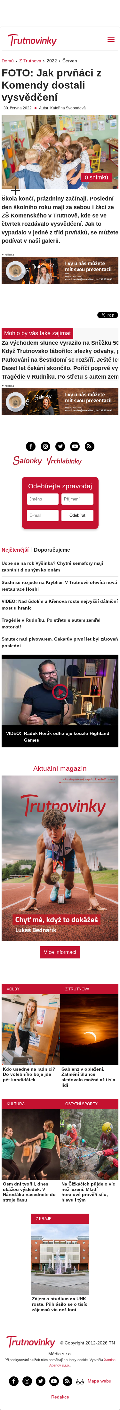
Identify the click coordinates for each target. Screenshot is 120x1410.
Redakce (60, 1396)
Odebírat (77, 515)
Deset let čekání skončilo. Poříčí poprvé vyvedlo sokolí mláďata (60, 368)
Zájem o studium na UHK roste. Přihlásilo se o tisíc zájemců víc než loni (59, 1304)
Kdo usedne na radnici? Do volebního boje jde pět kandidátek (29, 1075)
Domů (8, 60)
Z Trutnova (30, 60)
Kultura (16, 1104)
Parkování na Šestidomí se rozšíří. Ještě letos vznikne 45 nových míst (60, 360)
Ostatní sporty (81, 1104)
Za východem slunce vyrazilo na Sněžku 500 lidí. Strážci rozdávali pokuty (60, 343)
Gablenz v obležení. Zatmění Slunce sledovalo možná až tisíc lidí (88, 1077)
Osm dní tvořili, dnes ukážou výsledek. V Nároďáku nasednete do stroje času (29, 1191)
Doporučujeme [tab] (52, 550)
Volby (13, 989)
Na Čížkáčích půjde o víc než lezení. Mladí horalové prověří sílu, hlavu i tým (88, 1191)
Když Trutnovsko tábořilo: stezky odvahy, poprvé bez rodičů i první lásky (60, 351)
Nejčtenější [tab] (15, 550)
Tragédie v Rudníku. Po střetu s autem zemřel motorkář (60, 377)
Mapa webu (99, 1380)
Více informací (60, 952)
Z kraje (44, 1219)
